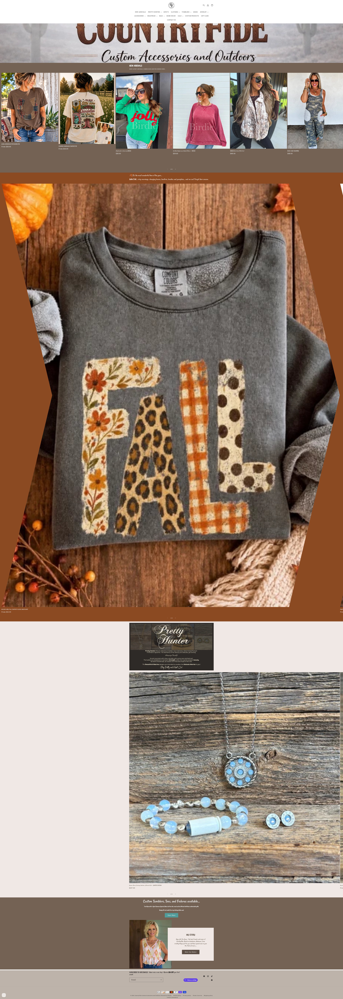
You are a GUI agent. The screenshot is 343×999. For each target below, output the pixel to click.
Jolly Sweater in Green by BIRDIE (123, 151)
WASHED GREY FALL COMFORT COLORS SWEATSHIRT (14, 609)
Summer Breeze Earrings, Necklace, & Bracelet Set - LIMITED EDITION (145, 885)
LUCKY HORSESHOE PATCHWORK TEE (10, 144)
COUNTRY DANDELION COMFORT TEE (68, 146)
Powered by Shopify (166, 995)
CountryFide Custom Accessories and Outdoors (147, 995)
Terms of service (197, 995)
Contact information (172, 997)
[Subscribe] (161, 980)
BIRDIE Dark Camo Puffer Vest (237, 151)
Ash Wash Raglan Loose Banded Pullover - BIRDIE (184, 151)
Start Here (171, 915)
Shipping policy (208, 995)
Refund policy (177, 995)
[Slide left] (167, 169)
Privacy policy (187, 995)
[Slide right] (175, 169)
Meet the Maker (191, 952)
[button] (154, 12)
